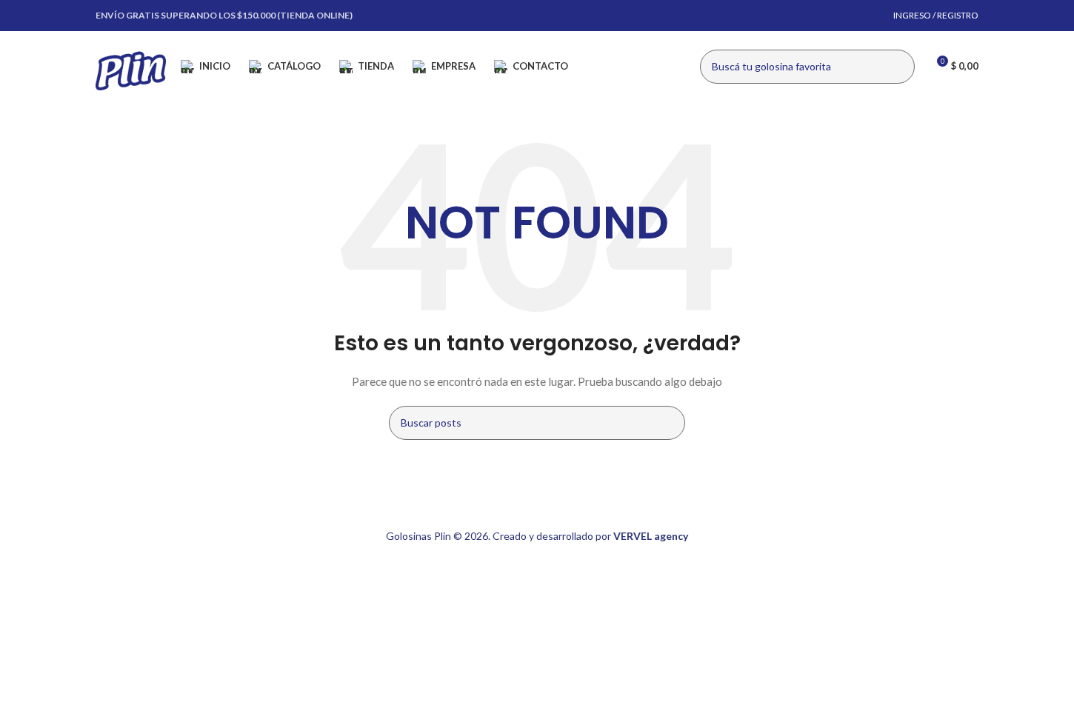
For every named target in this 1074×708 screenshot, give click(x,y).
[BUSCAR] (898, 67)
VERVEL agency (650, 536)
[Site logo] (131, 65)
